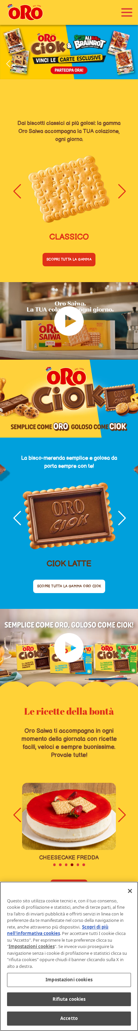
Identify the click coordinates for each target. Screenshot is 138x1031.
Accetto (69, 1018)
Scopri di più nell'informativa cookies (58, 930)
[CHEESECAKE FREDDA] (69, 816)
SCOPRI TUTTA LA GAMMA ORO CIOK (69, 586)
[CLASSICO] (69, 189)
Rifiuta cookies (69, 999)
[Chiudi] (130, 891)
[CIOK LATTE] (69, 515)
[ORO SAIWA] (25, 12)
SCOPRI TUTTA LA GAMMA (69, 260)
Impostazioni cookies (69, 980)
